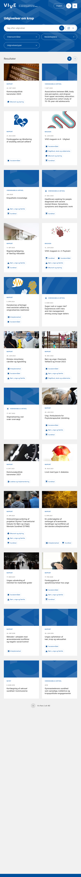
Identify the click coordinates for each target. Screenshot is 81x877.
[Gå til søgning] (68, 5)
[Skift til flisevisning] (69, 58)
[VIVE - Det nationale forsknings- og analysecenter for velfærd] (20, 6)
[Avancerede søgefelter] (70, 28)
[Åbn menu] (74, 5)
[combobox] (22, 37)
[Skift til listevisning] (75, 58)
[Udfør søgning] (61, 28)
